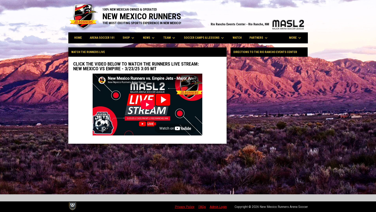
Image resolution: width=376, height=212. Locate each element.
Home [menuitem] (78, 37)
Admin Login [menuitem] (218, 207)
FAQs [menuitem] (202, 207)
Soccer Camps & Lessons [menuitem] (204, 38)
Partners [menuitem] (258, 38)
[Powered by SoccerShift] (72, 206)
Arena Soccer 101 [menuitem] (102, 37)
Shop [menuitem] (129, 38)
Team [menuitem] (169, 38)
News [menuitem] (149, 38)
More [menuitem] (295, 38)
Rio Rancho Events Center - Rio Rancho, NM (257, 24)
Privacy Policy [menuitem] (184, 207)
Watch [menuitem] (237, 37)
